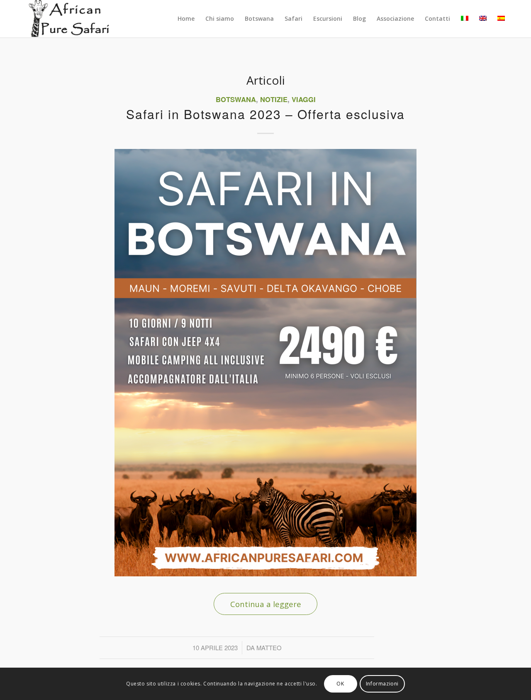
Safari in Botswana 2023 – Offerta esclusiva (265, 114)
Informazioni (382, 683)
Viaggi (304, 99)
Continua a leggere (265, 604)
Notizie (273, 99)
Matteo (269, 647)
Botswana (236, 99)
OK (340, 683)
